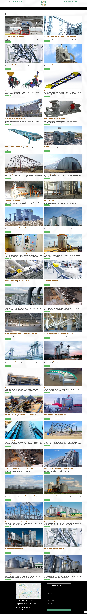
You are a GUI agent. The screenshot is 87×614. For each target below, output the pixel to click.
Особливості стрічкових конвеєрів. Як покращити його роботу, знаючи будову (21, 414)
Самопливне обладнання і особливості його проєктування (17, 280)
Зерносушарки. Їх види (48, 64)
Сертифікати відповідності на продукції (70, 1)
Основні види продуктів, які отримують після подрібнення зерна (18, 227)
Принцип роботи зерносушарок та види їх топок (54, 253)
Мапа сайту (18, 612)
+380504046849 (13, 1)
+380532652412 (20, 1)
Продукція (39, 8)
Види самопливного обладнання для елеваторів (54, 548)
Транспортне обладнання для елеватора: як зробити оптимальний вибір (59, 468)
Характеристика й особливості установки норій (15, 440)
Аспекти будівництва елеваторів (12, 574)
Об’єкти (49, 8)
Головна (6, 8)
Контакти (61, 8)
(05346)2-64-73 (19, 604)
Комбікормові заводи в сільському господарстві (15, 118)
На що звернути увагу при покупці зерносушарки (54, 574)
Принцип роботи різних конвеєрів (51, 280)
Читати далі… (8, 42)
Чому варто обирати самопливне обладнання (14, 306)
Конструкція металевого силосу (50, 200)
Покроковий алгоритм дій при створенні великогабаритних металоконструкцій (60, 521)
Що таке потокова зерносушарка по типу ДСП (14, 548)
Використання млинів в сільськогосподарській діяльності (55, 118)
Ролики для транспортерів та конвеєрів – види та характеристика (57, 387)
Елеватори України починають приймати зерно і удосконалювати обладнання (21, 495)
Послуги (27, 8)
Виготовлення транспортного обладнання (52, 90)
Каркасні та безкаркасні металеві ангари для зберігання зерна (17, 174)
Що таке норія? (47, 146)
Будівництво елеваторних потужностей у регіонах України (17, 521)
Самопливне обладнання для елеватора (13, 64)
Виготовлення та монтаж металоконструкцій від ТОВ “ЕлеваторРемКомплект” (60, 36)
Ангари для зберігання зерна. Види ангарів (52, 174)
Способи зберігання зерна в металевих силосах (53, 227)
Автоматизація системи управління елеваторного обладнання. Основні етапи (21, 253)
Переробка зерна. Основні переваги (12, 200)
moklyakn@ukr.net (14, 3)
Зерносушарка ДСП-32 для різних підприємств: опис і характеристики (58, 361)
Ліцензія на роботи (74, 3)
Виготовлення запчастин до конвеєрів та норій (14, 36)
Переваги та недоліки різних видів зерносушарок (15, 387)
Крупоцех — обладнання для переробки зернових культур (17, 90)
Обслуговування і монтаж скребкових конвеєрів (54, 306)
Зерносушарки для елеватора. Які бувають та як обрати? (55, 414)
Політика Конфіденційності (28, 581)
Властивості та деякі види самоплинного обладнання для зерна (18, 361)
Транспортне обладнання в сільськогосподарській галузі (16, 146)
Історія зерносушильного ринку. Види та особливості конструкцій (57, 495)
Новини (72, 8)
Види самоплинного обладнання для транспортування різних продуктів (58, 333)
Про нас (16, 8)
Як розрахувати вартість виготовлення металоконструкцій (56, 440)
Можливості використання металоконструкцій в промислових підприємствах (21, 333)
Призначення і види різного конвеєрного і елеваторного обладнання (19, 468)
